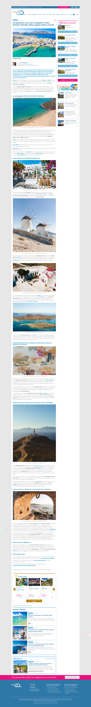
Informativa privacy (43, 703)
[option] (21, 588)
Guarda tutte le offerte (68, 80)
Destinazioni (34, 14)
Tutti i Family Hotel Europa (34, 601)
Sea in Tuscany (20, 589)
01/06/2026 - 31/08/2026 (62, 42)
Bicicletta (41, 671)
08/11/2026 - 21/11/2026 (62, 31)
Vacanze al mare (52, 687)
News (54, 14)
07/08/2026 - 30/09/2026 (63, 75)
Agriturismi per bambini (70, 690)
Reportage (15, 58)
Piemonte (36, 661)
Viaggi (39, 14)
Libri (51, 14)
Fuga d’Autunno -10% (69, 27)
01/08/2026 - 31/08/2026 (62, 55)
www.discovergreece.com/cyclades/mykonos (24, 565)
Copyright (35, 703)
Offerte (70, 14)
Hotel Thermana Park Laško (70, 59)
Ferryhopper (53, 529)
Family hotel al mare (70, 688)
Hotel (30, 587)
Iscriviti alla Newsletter (63, 7)
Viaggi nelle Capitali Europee (54, 692)
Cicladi (20, 20)
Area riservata (34, 690)
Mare (20, 58)
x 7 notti (72, 55)
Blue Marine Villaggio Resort (70, 47)
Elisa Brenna (25, 62)
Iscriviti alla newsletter (72, 677)
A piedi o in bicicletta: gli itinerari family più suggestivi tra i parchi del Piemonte (40, 664)
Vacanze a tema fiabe (53, 690)
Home (28, 14)
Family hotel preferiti (74, 14)
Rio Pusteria (49, 587)
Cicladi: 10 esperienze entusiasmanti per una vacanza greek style (41, 645)
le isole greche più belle (39, 560)
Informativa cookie (53, 703)
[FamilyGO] (19, 13)
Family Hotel (64, 14)
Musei (47, 14)
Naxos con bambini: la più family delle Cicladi (40, 616)
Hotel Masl (44, 588)
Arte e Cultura (31, 671)
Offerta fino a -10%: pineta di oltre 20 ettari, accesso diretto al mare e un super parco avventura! (71, 39)
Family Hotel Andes (34, 588)
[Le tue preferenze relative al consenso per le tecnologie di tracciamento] (1, 530)
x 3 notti (72, 31)
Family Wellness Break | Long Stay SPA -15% (70, 73)
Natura (36, 671)
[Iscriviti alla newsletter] (89, 635)
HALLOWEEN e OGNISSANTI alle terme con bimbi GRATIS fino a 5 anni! (70, 62)
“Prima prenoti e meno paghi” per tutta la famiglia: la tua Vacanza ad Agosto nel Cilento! (67, 51)
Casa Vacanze (20, 587)
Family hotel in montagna (71, 687)
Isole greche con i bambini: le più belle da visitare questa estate (41, 630)
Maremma (19, 588)
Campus (58, 14)
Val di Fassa (36, 587)
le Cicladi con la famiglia (48, 558)
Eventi (43, 14)
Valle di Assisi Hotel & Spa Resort (70, 70)
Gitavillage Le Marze (70, 35)
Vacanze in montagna (53, 688)
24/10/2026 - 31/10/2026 (62, 66)
